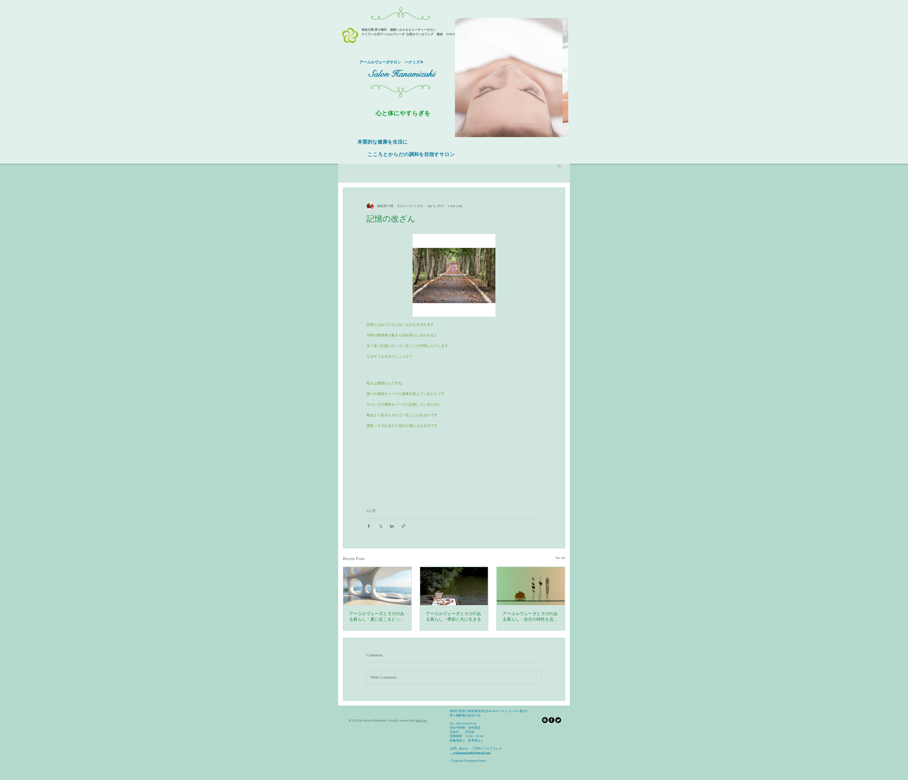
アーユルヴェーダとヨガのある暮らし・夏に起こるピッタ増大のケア (376, 616)
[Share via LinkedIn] (392, 526)
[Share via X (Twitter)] (380, 526)
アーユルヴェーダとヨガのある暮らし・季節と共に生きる (453, 616)
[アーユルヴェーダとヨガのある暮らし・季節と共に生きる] (454, 586)
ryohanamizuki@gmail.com (470, 752)
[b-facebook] (551, 720)
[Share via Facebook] (369, 526)
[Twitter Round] (558, 720)
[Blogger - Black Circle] (545, 720)
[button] (511, 77)
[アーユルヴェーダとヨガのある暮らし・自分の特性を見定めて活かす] (531, 586)
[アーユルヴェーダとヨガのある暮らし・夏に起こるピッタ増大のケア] (377, 586)
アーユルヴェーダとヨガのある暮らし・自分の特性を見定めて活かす (530, 616)
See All (560, 558)
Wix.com (421, 720)
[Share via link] (403, 526)
